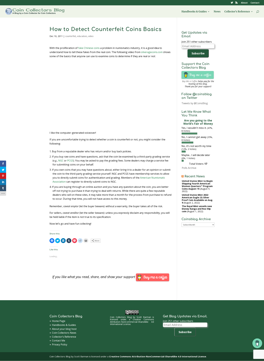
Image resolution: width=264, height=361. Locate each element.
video (91, 36)
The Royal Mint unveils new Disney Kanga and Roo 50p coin (197, 209)
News (217, 11)
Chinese (88, 48)
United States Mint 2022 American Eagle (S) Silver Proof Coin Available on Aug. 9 (197, 198)
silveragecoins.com (152, 52)
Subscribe (198, 53)
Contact (255, 3)
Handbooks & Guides (194, 11)
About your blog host (64, 329)
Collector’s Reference (237, 11)
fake (80, 48)
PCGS (70, 160)
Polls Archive (189, 168)
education (82, 36)
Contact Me (58, 340)
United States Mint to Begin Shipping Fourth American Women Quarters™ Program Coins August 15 (197, 185)
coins (97, 48)
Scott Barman (144, 317)
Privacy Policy (59, 344)
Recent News (195, 176)
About (244, 3)
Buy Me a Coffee (189, 81)
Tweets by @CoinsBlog (195, 103)
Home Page (58, 321)
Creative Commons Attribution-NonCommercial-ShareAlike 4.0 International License (132, 322)
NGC (60, 160)
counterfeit (70, 36)
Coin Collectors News (64, 332)
